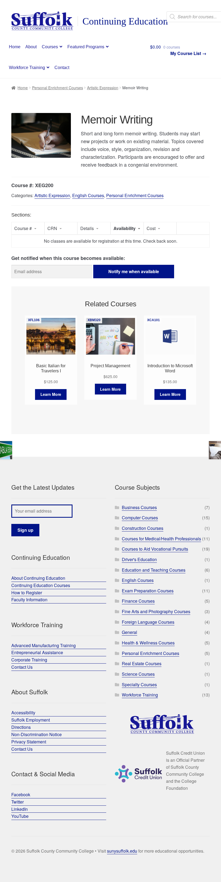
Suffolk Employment (30, 720)
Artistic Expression (102, 87)
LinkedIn (19, 809)
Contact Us (22, 667)
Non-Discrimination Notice (36, 734)
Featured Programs (85, 46)
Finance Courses (138, 601)
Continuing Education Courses (40, 585)
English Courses (88, 195)
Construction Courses (142, 528)
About (31, 46)
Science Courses (138, 674)
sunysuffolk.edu (122, 851)
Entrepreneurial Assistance (37, 652)
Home (14, 46)
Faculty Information (29, 599)
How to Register (26, 592)
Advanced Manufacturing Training (43, 645)
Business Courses (139, 507)
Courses (50, 46)
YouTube (20, 816)
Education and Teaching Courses (153, 570)
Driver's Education (139, 559)
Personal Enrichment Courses (57, 87)
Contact (61, 67)
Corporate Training (29, 660)
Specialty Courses (139, 684)
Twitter (17, 802)
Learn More (50, 394)
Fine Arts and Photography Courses (156, 611)
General (129, 632)
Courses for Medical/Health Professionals (161, 539)
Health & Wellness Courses (148, 643)
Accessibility (23, 712)
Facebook (20, 794)
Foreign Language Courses (148, 622)
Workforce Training (27, 67)
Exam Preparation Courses (148, 591)
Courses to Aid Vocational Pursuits (155, 549)
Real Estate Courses (141, 663)
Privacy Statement (28, 742)
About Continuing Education (38, 578)
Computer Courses (140, 517)
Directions (21, 727)
